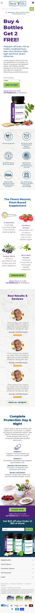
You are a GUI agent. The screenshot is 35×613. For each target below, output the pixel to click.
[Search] (31, 9)
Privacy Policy (4, 583)
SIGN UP (29, 529)
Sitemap (3, 585)
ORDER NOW (17, 275)
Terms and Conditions (16, 583)
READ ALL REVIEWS (18, 402)
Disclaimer (28, 583)
